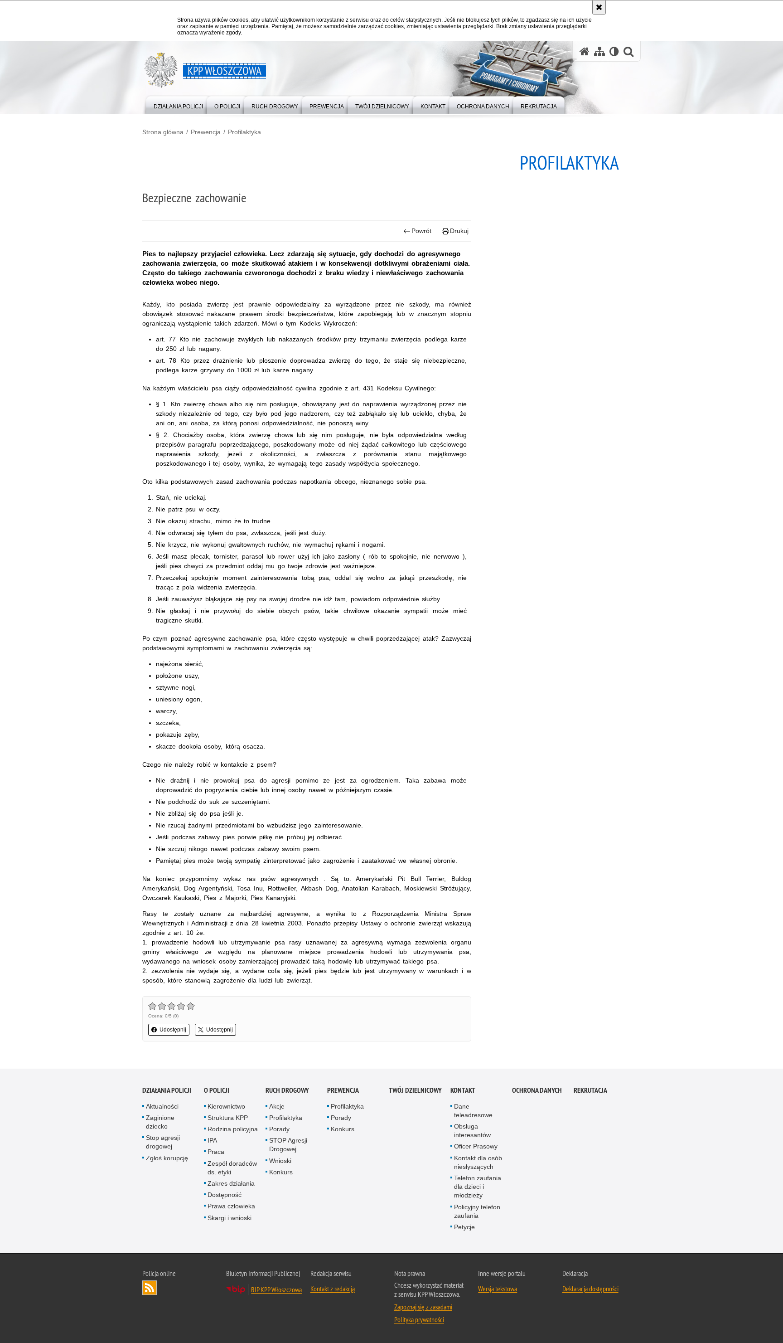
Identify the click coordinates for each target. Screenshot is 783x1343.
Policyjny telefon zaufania (477, 1211)
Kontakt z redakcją (332, 1288)
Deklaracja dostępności (590, 1288)
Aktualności (162, 1106)
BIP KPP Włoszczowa (276, 1289)
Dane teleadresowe (473, 1111)
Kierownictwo (226, 1106)
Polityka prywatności (419, 1319)
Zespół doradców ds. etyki (232, 1168)
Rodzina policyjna (233, 1129)
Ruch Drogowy (287, 1090)
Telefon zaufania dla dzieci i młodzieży (477, 1186)
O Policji (216, 1090)
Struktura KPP (228, 1117)
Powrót (421, 230)
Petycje (464, 1227)
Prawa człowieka (231, 1206)
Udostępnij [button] (173, 1030)
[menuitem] (178, 104)
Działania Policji (166, 1090)
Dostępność (225, 1194)
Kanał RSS (149, 1287)
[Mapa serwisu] (599, 51)
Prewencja (206, 132)
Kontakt (462, 1090)
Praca (216, 1151)
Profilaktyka (244, 132)
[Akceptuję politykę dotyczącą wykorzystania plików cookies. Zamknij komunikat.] (599, 7)
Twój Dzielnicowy (415, 1090)
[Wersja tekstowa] (614, 51)
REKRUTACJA (590, 1090)
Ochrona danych (537, 1090)
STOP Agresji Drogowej (288, 1145)
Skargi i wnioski (229, 1217)
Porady (279, 1129)
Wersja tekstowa (497, 1288)
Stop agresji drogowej (163, 1142)
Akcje (277, 1106)
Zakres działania (231, 1183)
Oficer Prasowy (476, 1146)
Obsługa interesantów (472, 1131)
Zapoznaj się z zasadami (423, 1306)
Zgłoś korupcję (167, 1158)
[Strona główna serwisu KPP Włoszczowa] (585, 51)
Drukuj (459, 230)
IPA (212, 1140)
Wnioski (280, 1160)
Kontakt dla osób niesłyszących (478, 1162)
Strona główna (163, 132)
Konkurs (281, 1172)
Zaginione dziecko (160, 1122)
